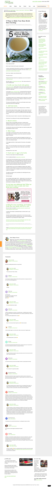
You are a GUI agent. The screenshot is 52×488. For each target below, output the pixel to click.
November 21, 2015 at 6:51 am (12, 327)
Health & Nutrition (24, 227)
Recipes (17, 10)
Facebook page (18, 247)
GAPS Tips (20, 227)
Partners (38, 484)
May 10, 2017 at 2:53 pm (11, 418)
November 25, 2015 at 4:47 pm (14, 383)
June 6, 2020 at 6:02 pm (11, 434)
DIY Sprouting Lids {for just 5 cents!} (42, 93)
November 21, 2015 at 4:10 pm (14, 335)
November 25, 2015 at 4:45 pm (14, 366)
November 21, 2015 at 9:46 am (12, 359)
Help (33, 484)
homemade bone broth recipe (16, 81)
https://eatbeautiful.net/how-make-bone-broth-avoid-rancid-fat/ (23, 449)
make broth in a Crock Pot (20, 157)
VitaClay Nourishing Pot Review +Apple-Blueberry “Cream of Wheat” (42, 45)
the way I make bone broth (15, 91)
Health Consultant (24, 244)
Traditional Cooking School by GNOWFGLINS (9, 2)
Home (9, 10)
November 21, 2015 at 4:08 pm (14, 284)
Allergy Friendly (21, 10)
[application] (26, 462)
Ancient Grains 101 (41, 59)
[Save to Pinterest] (1, 244)
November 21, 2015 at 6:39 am (12, 292)
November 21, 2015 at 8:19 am (12, 342)
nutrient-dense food (9, 79)
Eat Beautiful (10, 247)
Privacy (35, 484)
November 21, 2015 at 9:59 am (12, 373)
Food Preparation (13, 10)
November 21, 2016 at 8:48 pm (14, 405)
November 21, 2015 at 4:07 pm (14, 269)
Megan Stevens (12, 268)
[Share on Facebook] (1, 242)
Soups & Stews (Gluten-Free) (13, 228)
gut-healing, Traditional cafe (21, 240)
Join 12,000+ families (36, 1)
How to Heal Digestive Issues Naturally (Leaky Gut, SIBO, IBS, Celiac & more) (43, 62)
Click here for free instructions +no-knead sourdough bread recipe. (21, 17)
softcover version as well (13, 209)
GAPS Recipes (27, 10)
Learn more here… (39, 479)
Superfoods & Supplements (21, 228)
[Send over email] (1, 246)
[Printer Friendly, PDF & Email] (8, 28)
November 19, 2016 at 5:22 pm (12, 392)
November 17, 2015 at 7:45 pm (12, 276)
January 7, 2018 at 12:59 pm (12, 426)
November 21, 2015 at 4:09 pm (14, 320)
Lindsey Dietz (10, 259)
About (31, 484)
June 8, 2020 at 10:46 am (13, 446)
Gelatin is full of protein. (10, 86)
